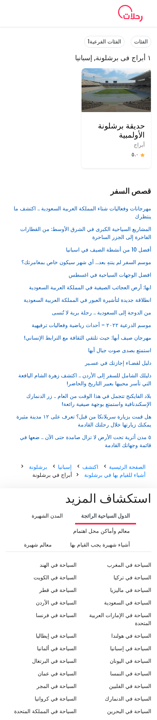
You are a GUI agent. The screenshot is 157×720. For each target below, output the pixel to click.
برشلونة (38, 467)
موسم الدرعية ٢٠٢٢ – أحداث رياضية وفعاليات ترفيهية (91, 325)
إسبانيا (65, 467)
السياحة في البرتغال (54, 661)
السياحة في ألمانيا (57, 648)
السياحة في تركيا (132, 577)
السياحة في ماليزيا (130, 590)
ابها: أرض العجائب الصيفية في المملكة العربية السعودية (90, 287)
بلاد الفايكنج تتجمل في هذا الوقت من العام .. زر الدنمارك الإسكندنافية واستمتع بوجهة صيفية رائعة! (88, 400)
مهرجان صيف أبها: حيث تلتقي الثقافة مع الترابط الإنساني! (87, 338)
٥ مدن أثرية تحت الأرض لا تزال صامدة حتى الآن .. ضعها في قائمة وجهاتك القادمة (85, 441)
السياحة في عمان (57, 673)
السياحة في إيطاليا (56, 636)
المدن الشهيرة (47, 516)
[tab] (105, 516)
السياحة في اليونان (130, 661)
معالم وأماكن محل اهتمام (101, 531)
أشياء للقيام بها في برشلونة (115, 475)
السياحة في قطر (58, 590)
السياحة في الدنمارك (128, 698)
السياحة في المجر (57, 686)
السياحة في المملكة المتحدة (45, 711)
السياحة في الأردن (56, 602)
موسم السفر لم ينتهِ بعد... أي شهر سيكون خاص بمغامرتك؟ (86, 262)
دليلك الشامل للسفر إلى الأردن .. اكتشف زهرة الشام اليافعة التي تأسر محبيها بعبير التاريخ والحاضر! (84, 379)
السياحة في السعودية (127, 602)
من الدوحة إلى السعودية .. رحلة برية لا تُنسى (100, 312)
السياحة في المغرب (129, 565)
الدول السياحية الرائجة (105, 516)
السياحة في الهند (58, 565)
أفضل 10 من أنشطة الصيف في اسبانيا (108, 249)
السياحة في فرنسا (56, 615)
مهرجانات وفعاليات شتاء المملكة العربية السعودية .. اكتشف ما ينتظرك (82, 212)
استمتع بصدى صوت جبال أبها (119, 350)
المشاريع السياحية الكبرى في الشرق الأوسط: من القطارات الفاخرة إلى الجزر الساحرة (85, 233)
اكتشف (90, 467)
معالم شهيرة (38, 544)
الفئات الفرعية (104, 41)
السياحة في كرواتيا (56, 698)
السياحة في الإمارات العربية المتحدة (120, 619)
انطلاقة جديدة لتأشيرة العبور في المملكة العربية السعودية (87, 300)
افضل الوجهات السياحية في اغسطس (110, 275)
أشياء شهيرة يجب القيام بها (100, 544)
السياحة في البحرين (129, 711)
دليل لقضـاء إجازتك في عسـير (118, 363)
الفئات (141, 41)
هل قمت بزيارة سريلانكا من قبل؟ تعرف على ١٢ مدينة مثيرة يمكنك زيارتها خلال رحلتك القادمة (83, 420)
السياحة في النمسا (130, 673)
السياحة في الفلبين (130, 686)
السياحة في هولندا (131, 636)
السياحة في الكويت (55, 577)
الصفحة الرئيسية (127, 467)
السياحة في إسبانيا (130, 648)
